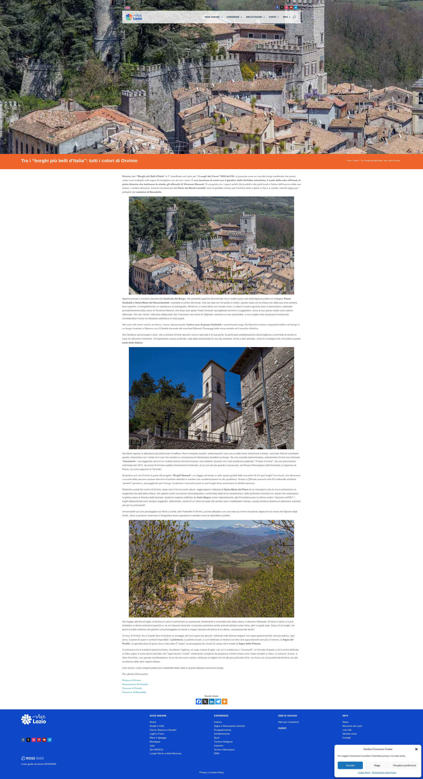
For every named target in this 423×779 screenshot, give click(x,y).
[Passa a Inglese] (128, 7)
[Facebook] (199, 701)
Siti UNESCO (156, 749)
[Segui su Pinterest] (39, 740)
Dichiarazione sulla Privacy (384, 773)
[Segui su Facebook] (277, 7)
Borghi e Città (157, 726)
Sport (217, 737)
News (345, 722)
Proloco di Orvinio (131, 680)
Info (285, 17)
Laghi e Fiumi (157, 733)
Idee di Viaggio (254, 17)
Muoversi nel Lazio (352, 726)
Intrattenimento (222, 733)
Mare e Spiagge (158, 737)
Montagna (155, 741)
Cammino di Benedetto (134, 692)
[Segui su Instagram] (286, 7)
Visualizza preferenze (404, 765)
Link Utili (347, 730)
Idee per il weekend (288, 722)
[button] (416, 749)
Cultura (218, 722)
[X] (205, 701)
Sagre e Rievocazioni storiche (229, 726)
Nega (377, 765)
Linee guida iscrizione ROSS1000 (38, 764)
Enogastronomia (222, 730)
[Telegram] (218, 701)
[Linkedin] (211, 701)
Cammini (218, 745)
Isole (152, 745)
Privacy (203, 772)
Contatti (347, 737)
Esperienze (233, 17)
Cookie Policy (364, 773)
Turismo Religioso (223, 741)
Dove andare (212, 17)
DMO (216, 753)
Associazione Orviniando (135, 684)
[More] (224, 701)
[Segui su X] (282, 7)
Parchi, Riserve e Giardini (163, 730)
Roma (153, 722)
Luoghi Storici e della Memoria (165, 753)
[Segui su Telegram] (295, 7)
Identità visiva (350, 733)
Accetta (350, 765)
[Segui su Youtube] (291, 7)
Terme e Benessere (224, 749)
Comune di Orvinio (132, 688)
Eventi (272, 17)
